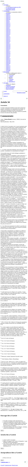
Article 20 (8, 45)
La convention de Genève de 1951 (13, 7)
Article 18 (8, 30)
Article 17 (8, 23)
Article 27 (8, 39)
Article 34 (8, 32)
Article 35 (8, 40)
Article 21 (8, 52)
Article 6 (8, 57)
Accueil (5, 91)
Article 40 (8, 19)
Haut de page (15, 465)
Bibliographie (6, 71)
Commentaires (6, 10)
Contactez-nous (8, 465)
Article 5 (8, 49)
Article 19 (8, 37)
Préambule (8, 13)
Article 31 (8, 68)
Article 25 (8, 24)
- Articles (11, 76)
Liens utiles (5, 82)
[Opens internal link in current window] (26, 462)
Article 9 (8, 21)
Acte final (8, 70)
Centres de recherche (10, 86)
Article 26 (8, 31)
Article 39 (8, 69)
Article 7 (8, 64)
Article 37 (8, 54)
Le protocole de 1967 (10, 8)
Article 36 (8, 47)
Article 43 (8, 41)
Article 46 (8, 63)
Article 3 (8, 35)
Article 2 (8, 28)
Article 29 (8, 53)
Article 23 (8, 67)
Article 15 (8, 65)
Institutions (8, 85)
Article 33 (8, 25)
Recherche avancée (21, 92)
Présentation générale (10, 9)
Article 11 (8, 36)
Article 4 (8, 42)
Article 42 (8, 34)
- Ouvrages (11, 75)
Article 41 (8, 26)
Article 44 (8, 48)
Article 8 (8, 14)
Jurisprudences (12, 81)
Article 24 (8, 17)
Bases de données (10, 89)
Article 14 (8, 58)
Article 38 (8, 62)
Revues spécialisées (10, 87)
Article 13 (8, 51)
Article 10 (8, 29)
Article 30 (8, 60)
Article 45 (8, 56)
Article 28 (8, 46)
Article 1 (8, 20)
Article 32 (8, 18)
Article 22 (8, 59)
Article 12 (8, 43)
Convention (5, 4)
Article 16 (8, 15)
